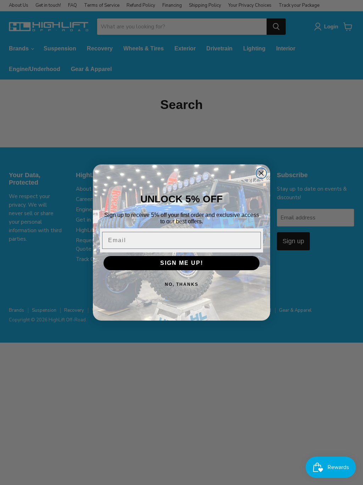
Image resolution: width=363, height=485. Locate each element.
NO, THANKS (182, 284)
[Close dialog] (261, 173)
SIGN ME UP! (181, 263)
